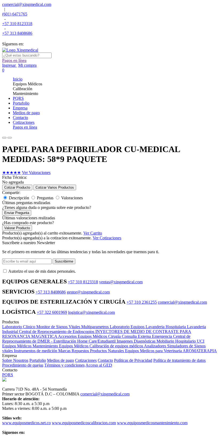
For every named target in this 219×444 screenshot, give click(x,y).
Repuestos (81, 350)
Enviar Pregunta (16, 213)
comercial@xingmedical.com (26, 4)
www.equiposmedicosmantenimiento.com (152, 423)
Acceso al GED (98, 365)
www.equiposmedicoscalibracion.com (84, 423)
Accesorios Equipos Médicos (83, 336)
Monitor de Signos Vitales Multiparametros (73, 326)
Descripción (19, 198)
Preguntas (45, 198)
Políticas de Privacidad (133, 360)
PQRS (7, 374)
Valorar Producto (17, 228)
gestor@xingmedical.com (88, 292)
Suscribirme (64, 261)
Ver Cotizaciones (107, 238)
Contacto (105, 360)
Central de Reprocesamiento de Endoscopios (57, 331)
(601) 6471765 (14, 14)
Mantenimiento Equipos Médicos (61, 346)
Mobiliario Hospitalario (177, 341)
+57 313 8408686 (17, 33)
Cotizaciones (86, 360)
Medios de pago (60, 360)
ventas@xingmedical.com (121, 282)
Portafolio (37, 360)
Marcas (65, 350)
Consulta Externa (137, 336)
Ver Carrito (92, 233)
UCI (200, 341)
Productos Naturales (107, 350)
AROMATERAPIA (200, 350)
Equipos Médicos (17, 346)
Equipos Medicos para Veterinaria (154, 350)
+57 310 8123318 (17, 23)
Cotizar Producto (17, 187)
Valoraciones (72, 198)
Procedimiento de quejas (22, 365)
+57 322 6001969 (52, 312)
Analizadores (155, 346)
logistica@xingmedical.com (91, 312)
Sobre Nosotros (15, 360)
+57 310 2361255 (142, 302)
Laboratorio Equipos (128, 326)
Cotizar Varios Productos (55, 187)
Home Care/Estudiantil (97, 341)
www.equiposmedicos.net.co (26, 423)
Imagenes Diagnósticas (137, 341)
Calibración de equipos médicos (116, 346)
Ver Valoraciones (36, 172)
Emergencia (162, 336)
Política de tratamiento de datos (179, 360)
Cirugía (115, 336)
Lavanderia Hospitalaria (166, 326)
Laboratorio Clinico (19, 326)
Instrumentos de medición (36, 350)
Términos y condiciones (64, 365)
